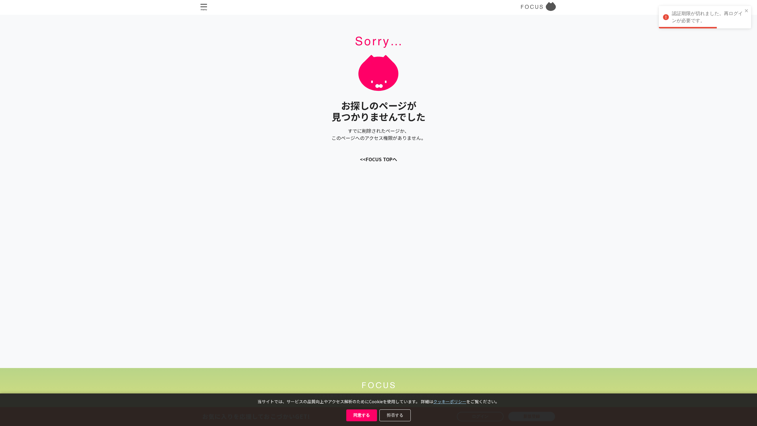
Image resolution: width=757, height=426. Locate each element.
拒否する (395, 415)
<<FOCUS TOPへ (378, 159)
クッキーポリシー (449, 401)
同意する (361, 415)
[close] (747, 11)
